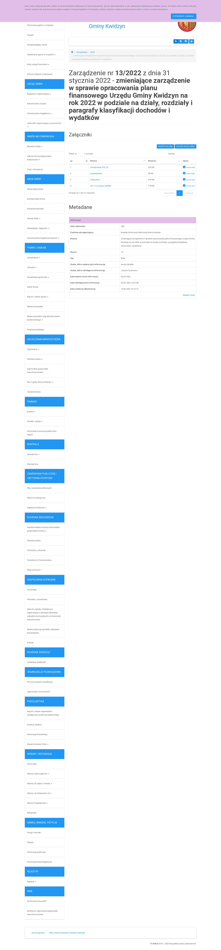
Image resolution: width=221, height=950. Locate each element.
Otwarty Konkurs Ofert (37, 744)
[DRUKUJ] (191, 41)
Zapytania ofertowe (36, 507)
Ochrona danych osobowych (39, 74)
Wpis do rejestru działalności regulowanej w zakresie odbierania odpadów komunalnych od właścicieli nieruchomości (44, 614)
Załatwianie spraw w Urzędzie (40, 54)
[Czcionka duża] (185, 41)
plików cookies (143, 9)
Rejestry (31, 881)
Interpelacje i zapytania (37, 228)
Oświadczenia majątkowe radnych (42, 238)
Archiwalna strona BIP (36, 901)
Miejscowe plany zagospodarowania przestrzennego (43, 318)
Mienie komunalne (35, 306)
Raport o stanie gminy (37, 297)
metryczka (190, 167)
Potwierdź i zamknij (183, 16)
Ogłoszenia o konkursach (38, 692)
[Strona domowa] (72, 52)
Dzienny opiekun (34, 724)
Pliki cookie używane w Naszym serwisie (67, 933)
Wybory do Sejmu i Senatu (39, 783)
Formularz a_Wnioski (36, 550)
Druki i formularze (35, 169)
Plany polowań (33, 570)
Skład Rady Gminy (35, 189)
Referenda (31, 813)
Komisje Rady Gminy (36, 199)
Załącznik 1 (95, 180)
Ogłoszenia (32, 349)
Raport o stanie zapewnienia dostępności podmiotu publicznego (43, 713)
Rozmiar (152, 161)
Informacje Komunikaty (37, 734)
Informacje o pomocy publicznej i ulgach (42, 433)
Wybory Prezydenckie (36, 803)
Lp (71, 161)
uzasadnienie (96, 173)
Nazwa (93, 161)
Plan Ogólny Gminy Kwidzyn (39, 382)
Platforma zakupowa (36, 498)
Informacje (32, 589)
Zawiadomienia (34, 392)
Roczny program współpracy (40, 682)
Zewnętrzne (32, 454)
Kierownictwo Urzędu (36, 103)
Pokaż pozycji (81, 154)
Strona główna (38, 933)
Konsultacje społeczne (37, 277)
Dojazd (30, 35)
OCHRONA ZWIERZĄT (36, 662)
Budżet (30, 411)
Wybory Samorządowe (37, 774)
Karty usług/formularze (37, 64)
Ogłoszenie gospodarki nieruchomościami (37, 370)
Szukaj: (171, 154)
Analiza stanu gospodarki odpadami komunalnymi (43, 631)
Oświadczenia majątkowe (38, 113)
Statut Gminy (32, 287)
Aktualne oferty (34, 146)
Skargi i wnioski (34, 832)
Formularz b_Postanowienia (39, 560)
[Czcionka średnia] (180, 41)
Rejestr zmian (189, 295)
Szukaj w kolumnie (185, 146)
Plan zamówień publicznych (39, 488)
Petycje (30, 842)
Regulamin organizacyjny (38, 94)
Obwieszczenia (34, 359)
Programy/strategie (35, 329)
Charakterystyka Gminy (37, 45)
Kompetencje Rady (35, 209)
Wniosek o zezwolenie (37, 599)
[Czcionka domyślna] (175, 41)
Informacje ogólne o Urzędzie (40, 25)
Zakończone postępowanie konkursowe (39, 158)
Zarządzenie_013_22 (99, 167)
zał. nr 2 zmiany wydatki (100, 186)
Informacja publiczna (36, 852)
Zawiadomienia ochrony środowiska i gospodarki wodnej (43, 529)
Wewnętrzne (32, 464)
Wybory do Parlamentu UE (38, 793)
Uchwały (31, 267)
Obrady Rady (33, 218)
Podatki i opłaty (34, 421)
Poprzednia (169, 193)
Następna (189, 193)
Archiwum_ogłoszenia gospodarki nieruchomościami (42, 913)
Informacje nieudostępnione (39, 862)
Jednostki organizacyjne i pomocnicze (44, 123)
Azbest (30, 642)
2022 (92, 52)
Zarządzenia (32, 257)
